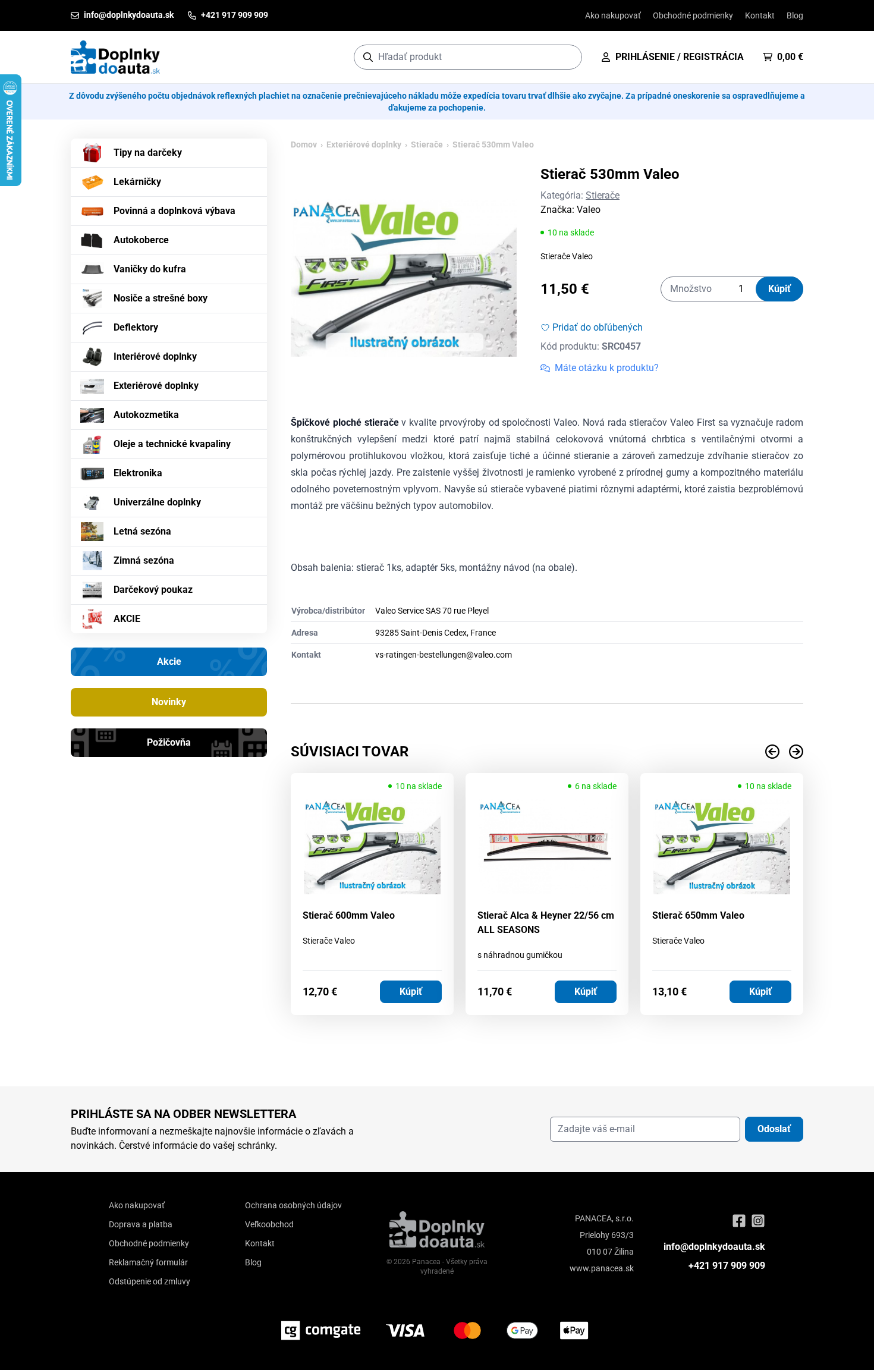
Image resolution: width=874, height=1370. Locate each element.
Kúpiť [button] (411, 991)
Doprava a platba (140, 1224)
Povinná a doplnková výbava (174, 210)
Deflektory (136, 327)
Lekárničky (137, 181)
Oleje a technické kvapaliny (172, 444)
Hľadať (566, 56)
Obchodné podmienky (693, 15)
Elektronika (138, 473)
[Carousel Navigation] (547, 751)
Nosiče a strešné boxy (161, 298)
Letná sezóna (142, 531)
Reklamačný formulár (148, 1262)
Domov (304, 144)
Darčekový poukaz (153, 589)
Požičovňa (169, 742)
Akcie (169, 661)
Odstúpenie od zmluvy (149, 1281)
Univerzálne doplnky (157, 502)
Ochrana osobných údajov (293, 1205)
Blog (795, 15)
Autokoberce (141, 240)
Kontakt (760, 15)
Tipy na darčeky (148, 152)
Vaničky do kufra (150, 269)
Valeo (589, 209)
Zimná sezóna (144, 560)
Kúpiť (779, 288)
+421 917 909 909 (726, 1265)
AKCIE (127, 618)
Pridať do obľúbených (597, 327)
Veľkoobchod (269, 1224)
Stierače (427, 144)
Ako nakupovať (613, 15)
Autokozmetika (146, 414)
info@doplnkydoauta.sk (714, 1246)
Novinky (169, 702)
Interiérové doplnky (155, 356)
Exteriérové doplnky (156, 385)
